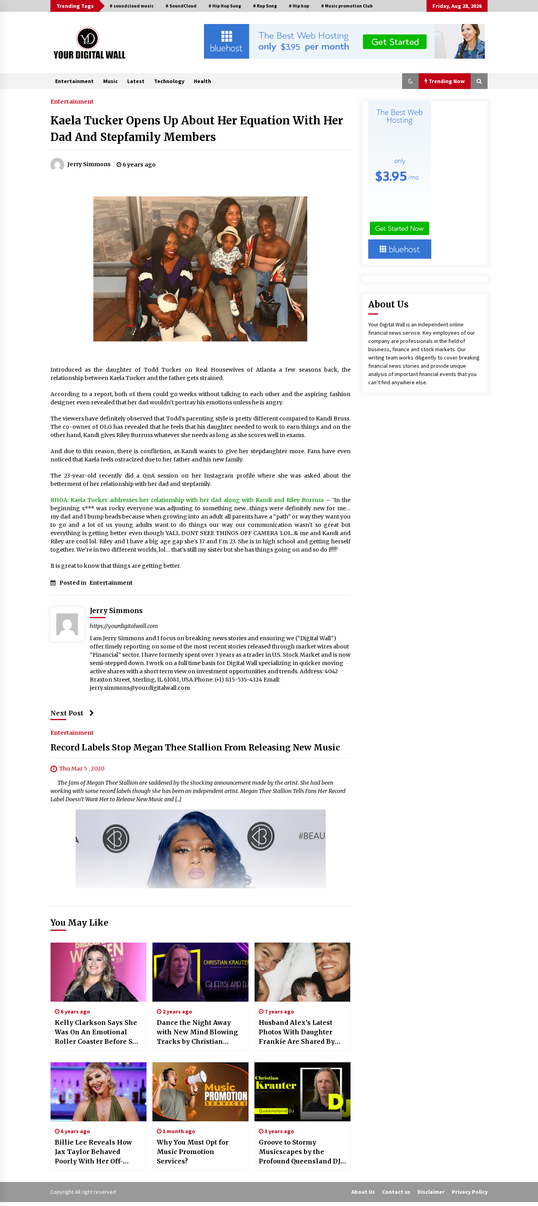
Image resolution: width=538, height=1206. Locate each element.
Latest (136, 81)
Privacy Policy (470, 1191)
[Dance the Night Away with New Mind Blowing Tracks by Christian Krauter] (200, 972)
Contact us (396, 1191)
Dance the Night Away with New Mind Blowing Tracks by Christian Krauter (197, 1032)
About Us (363, 1191)
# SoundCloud (181, 6)
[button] (410, 81)
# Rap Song (265, 6)
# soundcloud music (131, 6)
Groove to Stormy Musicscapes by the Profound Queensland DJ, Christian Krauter (300, 1152)
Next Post (66, 713)
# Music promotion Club (347, 6)
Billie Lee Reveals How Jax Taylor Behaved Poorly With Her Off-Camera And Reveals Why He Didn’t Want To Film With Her (98, 1152)
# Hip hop (299, 6)
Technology (169, 81)
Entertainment (74, 81)
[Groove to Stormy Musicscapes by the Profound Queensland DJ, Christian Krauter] (302, 1091)
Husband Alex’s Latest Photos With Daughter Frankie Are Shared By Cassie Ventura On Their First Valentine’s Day (299, 1032)
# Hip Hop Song (224, 6)
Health (202, 81)
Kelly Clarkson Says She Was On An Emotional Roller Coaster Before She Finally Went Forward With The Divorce (98, 1032)
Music (110, 81)
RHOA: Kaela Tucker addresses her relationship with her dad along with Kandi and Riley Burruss (187, 500)
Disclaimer (431, 1191)
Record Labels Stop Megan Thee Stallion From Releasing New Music (195, 748)
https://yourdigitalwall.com (124, 626)
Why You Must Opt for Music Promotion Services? (192, 1151)
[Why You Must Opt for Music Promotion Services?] (200, 1091)
